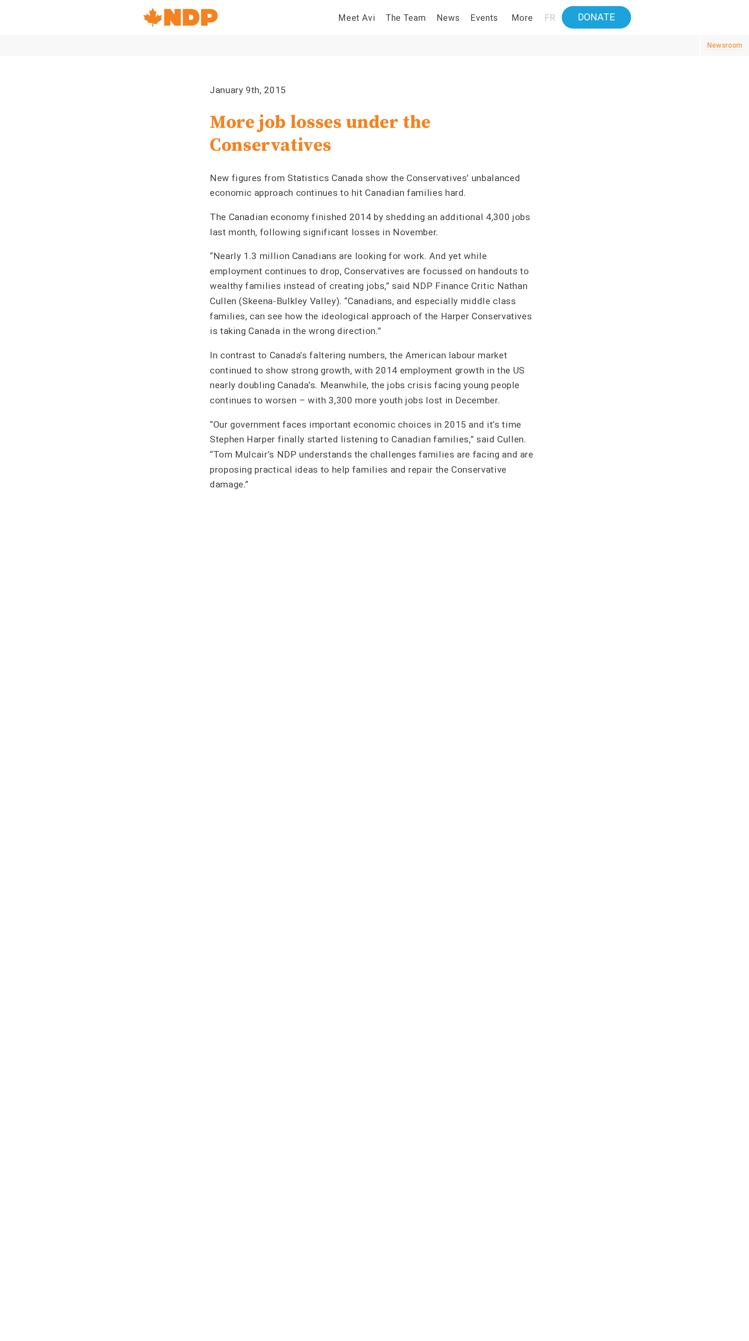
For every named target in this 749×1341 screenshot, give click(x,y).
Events (484, 18)
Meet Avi (356, 18)
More (522, 18)
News (448, 18)
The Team (406, 18)
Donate (596, 17)
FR (550, 17)
